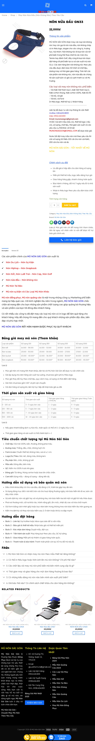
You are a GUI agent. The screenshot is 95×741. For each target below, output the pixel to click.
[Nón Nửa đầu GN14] (16, 608)
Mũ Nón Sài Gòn (60, 217)
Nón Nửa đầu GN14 (16, 627)
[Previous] (2, 616)
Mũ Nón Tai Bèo (14, 285)
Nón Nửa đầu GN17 (47, 627)
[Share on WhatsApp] (51, 222)
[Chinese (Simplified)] (55, 12)
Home (4, 15)
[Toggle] (4, 554)
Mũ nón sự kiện (13, 291)
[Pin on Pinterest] (68, 222)
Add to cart (70, 205)
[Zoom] (5, 61)
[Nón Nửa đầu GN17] (47, 608)
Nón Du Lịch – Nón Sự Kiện (20, 262)
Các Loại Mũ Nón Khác (37, 291)
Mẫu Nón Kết (58, 679)
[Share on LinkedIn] (72, 222)
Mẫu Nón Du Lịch (60, 701)
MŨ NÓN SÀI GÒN (74, 301)
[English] (42, 12)
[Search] (85, 5)
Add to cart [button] (16, 633)
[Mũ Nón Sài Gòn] (47, 5)
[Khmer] (46, 12)
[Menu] (3, 5)
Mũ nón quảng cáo (31, 297)
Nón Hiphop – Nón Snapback (21, 268)
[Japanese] (52, 12)
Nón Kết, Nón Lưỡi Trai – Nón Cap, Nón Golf (29, 274)
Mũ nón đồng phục (11, 297)
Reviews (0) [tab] (15, 250)
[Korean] (49, 12)
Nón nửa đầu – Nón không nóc (22, 279)
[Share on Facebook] (55, 222)
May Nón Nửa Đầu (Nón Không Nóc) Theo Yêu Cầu (41, 15)
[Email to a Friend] (64, 222)
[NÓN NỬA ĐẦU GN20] (78, 608)
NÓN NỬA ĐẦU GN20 (78, 627)
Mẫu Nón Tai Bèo (60, 683)
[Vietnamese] (39, 12)
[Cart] (91, 5)
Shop (13, 15)
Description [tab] (5, 250)
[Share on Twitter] (60, 222)
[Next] (93, 616)
